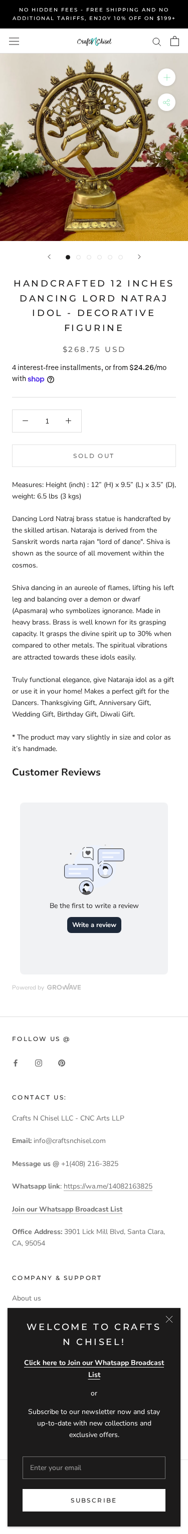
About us (26, 1298)
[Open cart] (174, 41)
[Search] (156, 41)
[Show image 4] (99, 257)
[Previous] (49, 256)
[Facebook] (15, 1062)
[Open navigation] (14, 40)
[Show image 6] (120, 257)
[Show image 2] (78, 257)
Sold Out (93, 456)
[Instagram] (38, 1062)
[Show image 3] (89, 257)
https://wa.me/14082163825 (108, 1186)
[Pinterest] (61, 1062)
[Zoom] (166, 77)
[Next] (139, 256)
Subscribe (94, 1500)
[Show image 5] (110, 257)
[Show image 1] (68, 257)
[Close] (169, 1319)
